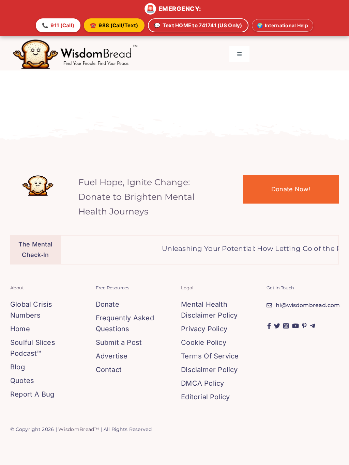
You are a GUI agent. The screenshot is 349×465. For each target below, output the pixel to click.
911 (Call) (58, 25)
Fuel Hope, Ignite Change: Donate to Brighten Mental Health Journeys (136, 197)
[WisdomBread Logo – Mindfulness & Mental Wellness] (75, 41)
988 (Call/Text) (114, 25)
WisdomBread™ (78, 429)
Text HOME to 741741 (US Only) (198, 25)
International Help (282, 25)
